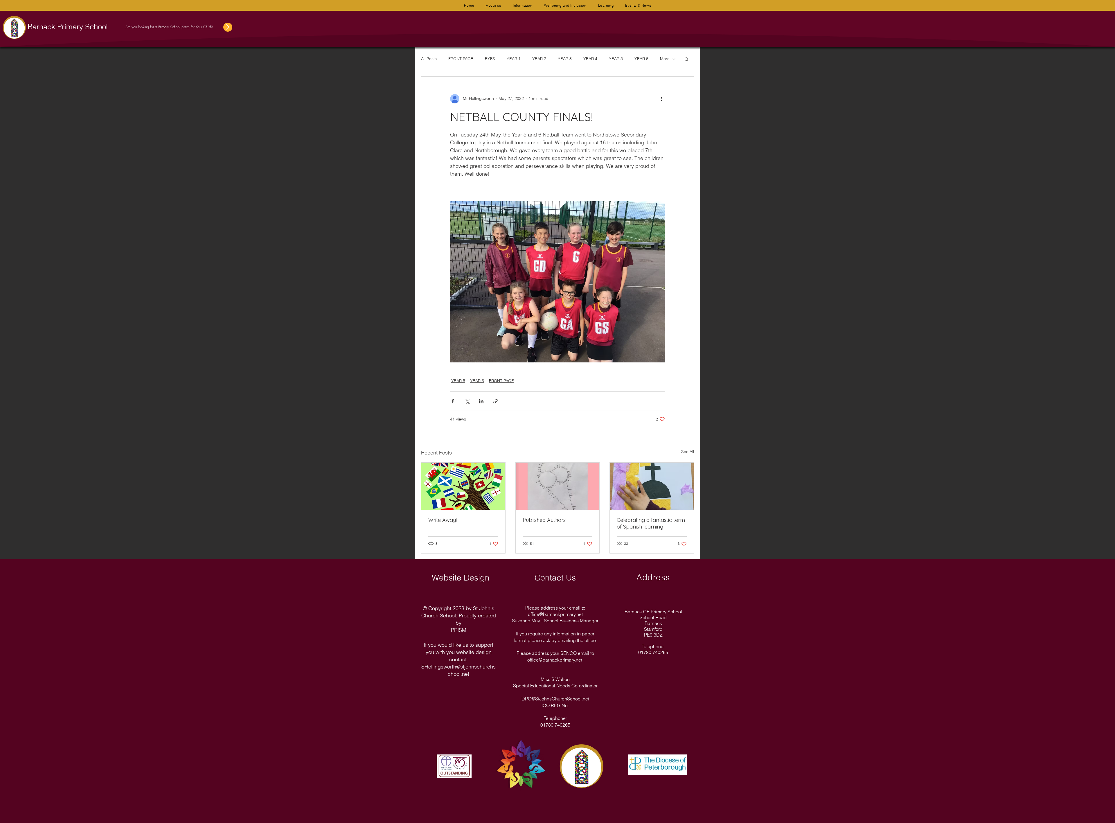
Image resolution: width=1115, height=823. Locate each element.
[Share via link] (495, 401)
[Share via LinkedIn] (481, 401)
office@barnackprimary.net (555, 614)
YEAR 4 (590, 58)
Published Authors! (545, 520)
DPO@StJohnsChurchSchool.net (555, 699)
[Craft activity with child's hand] (652, 486)
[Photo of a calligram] (558, 486)
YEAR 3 (565, 58)
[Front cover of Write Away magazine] (463, 486)
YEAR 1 (514, 58)
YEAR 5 (616, 58)
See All (687, 451)
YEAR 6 (641, 58)
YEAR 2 (539, 58)
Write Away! (442, 520)
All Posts (429, 58)
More (665, 58)
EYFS (490, 58)
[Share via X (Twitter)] (467, 401)
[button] (493, 5)
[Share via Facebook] (453, 401)
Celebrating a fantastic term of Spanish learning (651, 523)
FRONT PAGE (460, 58)
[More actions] (661, 98)
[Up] (227, 27)
